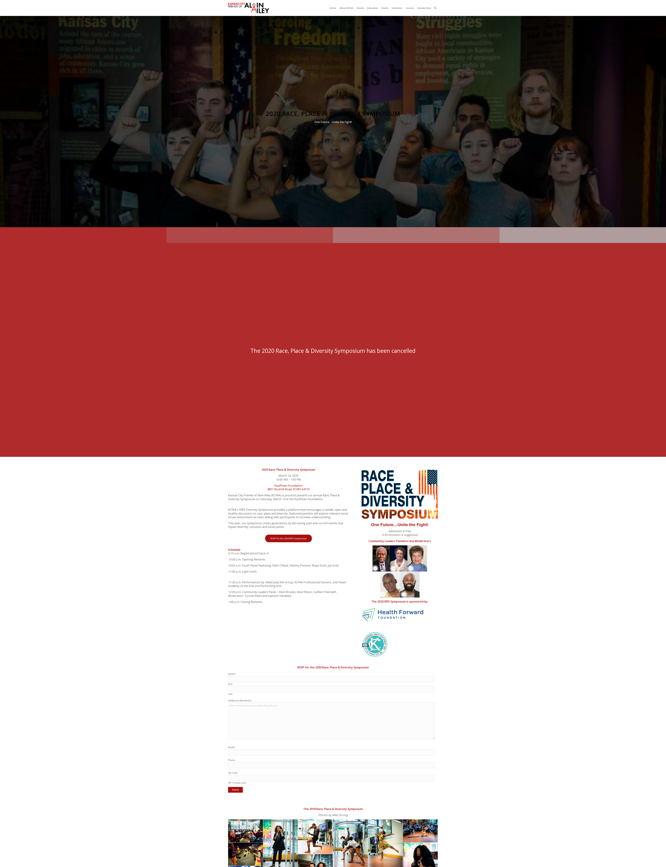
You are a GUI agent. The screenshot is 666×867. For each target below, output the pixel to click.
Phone (231, 760)
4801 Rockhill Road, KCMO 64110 (288, 489)
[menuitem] (333, 8)
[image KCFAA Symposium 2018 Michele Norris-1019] (245, 831)
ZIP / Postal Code (237, 782)
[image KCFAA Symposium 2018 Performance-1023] (315, 836)
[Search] (435, 8)
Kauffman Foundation (288, 485)
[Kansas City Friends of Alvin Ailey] (248, 8)
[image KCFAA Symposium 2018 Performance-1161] (420, 831)
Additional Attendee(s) (239, 700)
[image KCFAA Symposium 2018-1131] (245, 854)
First (230, 684)
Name (232, 674)
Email (231, 747)
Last (230, 693)
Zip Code (232, 772)
